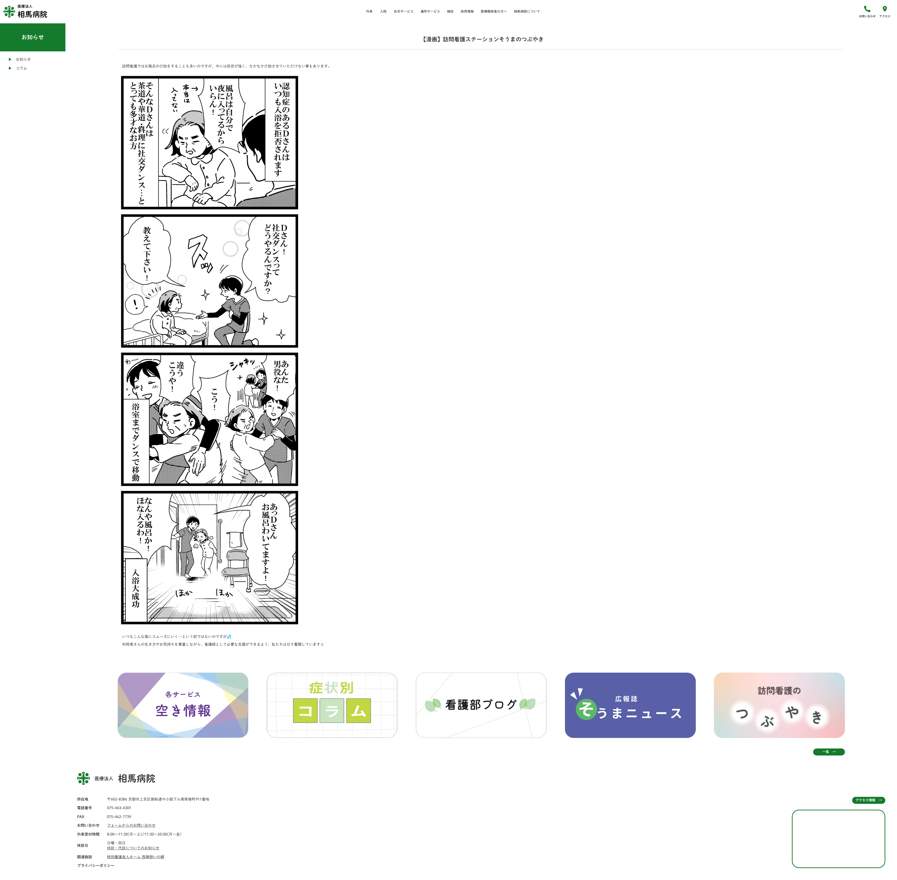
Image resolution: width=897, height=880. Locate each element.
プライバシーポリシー (95, 865)
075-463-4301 (119, 808)
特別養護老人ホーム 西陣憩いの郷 (135, 857)
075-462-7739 (119, 817)
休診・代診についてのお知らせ (133, 848)
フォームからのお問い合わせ (131, 825)
